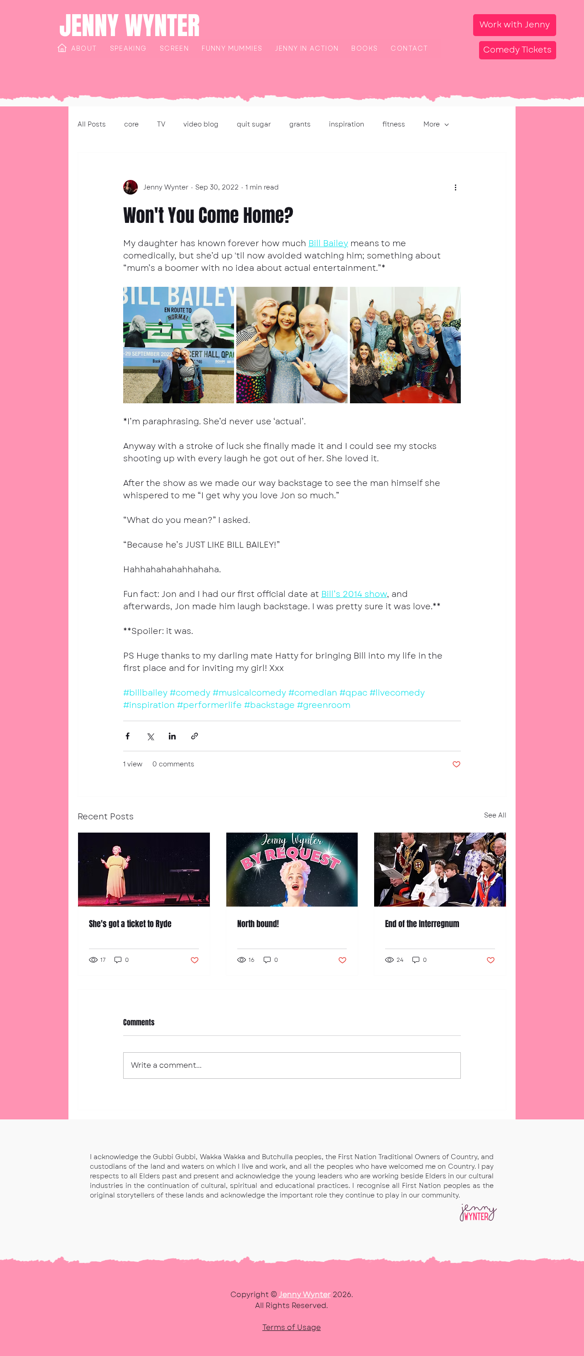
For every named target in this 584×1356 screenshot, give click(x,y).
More (431, 124)
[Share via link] (194, 736)
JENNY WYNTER (129, 25)
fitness (393, 124)
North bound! (258, 924)
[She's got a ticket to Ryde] (144, 870)
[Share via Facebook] (127, 736)
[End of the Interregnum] (440, 870)
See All (495, 815)
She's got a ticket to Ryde (130, 924)
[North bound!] (292, 870)
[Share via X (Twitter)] (150, 736)
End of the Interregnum (422, 924)
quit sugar (254, 124)
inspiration (346, 124)
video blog (201, 124)
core (131, 124)
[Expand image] (178, 345)
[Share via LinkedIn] (172, 736)
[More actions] (455, 187)
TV (161, 124)
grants (300, 124)
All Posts (92, 124)
